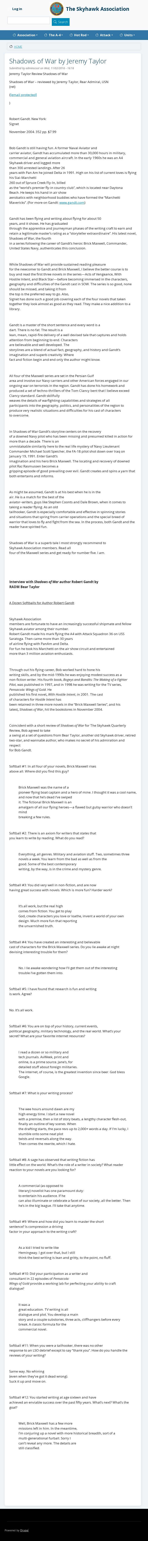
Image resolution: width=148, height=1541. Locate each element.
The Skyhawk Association (97, 8)
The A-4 (55, 35)
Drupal (24, 1530)
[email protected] (23, 95)
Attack (105, 35)
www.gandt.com (71, 202)
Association (26, 35)
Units (128, 35)
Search (63, 22)
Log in (17, 9)
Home (18, 47)
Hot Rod (80, 35)
